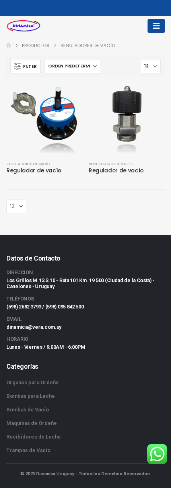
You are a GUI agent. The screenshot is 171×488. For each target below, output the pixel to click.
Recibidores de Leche (33, 437)
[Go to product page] (44, 119)
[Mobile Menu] (156, 26)
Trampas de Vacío (28, 450)
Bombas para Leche (30, 396)
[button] (25, 66)
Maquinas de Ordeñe (31, 423)
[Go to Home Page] (8, 45)
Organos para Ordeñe (32, 382)
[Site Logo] (23, 26)
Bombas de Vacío (27, 410)
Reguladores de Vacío (28, 163)
